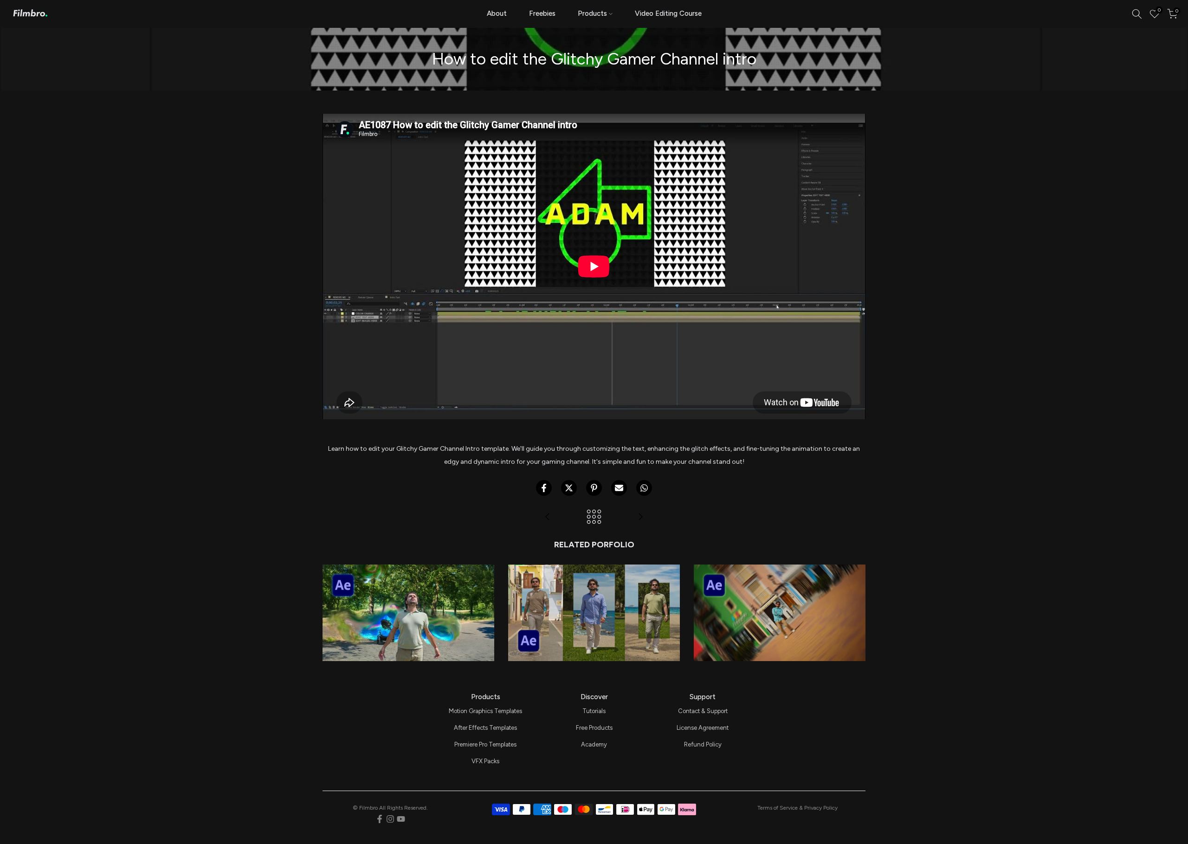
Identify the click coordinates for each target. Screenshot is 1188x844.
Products (592, 13)
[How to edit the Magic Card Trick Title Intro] (640, 517)
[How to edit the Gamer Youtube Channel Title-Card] (547, 517)
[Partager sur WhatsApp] (644, 488)
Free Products (594, 727)
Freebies (542, 13)
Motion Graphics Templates (485, 711)
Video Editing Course (668, 13)
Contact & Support (703, 711)
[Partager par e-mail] (619, 488)
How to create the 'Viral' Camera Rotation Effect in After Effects (779, 584)
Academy (594, 744)
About (497, 13)
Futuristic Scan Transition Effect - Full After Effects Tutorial (408, 584)
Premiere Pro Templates (485, 744)
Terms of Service (777, 808)
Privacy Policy (821, 808)
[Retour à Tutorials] (594, 517)
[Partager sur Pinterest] (594, 488)
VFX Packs (485, 761)
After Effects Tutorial (408, 600)
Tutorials (594, 711)
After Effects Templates (485, 727)
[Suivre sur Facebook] (379, 819)
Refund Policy (703, 744)
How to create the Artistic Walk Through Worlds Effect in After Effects (594, 578)
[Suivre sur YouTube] (401, 819)
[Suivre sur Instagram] (390, 819)
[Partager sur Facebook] (544, 488)
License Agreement (703, 727)
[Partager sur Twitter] (569, 488)
